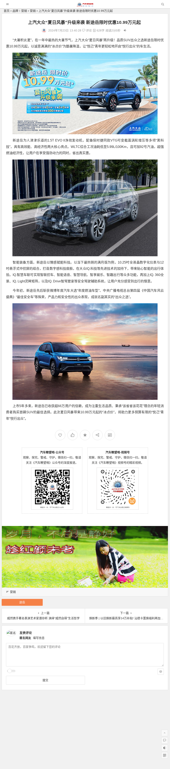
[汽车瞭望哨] (85, 5)
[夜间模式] (164, 748)
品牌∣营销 (19, 10)
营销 (33, 10)
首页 (7, 10)
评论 (88, 30)
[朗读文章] (125, 30)
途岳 (22, 602)
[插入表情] (161, 672)
